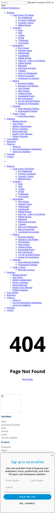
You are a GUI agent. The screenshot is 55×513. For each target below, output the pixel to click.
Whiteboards (23, 206)
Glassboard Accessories (28, 232)
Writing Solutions (20, 290)
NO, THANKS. (27, 503)
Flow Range (23, 201)
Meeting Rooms (19, 275)
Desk (20, 184)
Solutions (11, 272)
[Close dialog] (52, 455)
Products (11, 166)
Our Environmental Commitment (27, 302)
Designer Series (25, 204)
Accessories (23, 196)
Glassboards (23, 209)
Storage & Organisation (28, 257)
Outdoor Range (25, 247)
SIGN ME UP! (27, 496)
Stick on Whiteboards (27, 227)
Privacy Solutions (20, 282)
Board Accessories (26, 229)
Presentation (17, 199)
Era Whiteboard (25, 171)
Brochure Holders (26, 237)
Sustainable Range (26, 249)
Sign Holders (24, 242)
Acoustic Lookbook (27, 174)
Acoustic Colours (26, 176)
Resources (11, 295)
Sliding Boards (24, 217)
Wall (20, 186)
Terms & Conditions (21, 305)
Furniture (16, 259)
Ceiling (21, 189)
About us (11, 297)
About (3, 428)
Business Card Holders (28, 239)
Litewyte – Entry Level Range (31, 214)
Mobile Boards (24, 211)
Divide (21, 191)
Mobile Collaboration (21, 280)
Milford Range (24, 179)
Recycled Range (25, 252)
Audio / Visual (18, 267)
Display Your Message (22, 287)
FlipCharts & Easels (27, 222)
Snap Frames (24, 244)
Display (15, 234)
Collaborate (23, 194)
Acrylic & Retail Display (29, 254)
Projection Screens (26, 270)
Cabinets (22, 224)
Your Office (17, 277)
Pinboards (22, 219)
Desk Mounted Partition (28, 262)
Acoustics (16, 181)
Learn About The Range (23, 168)
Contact (10, 310)
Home (3, 421)
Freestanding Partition (28, 265)
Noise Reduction (19, 285)
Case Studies (12, 292)
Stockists (11, 307)
